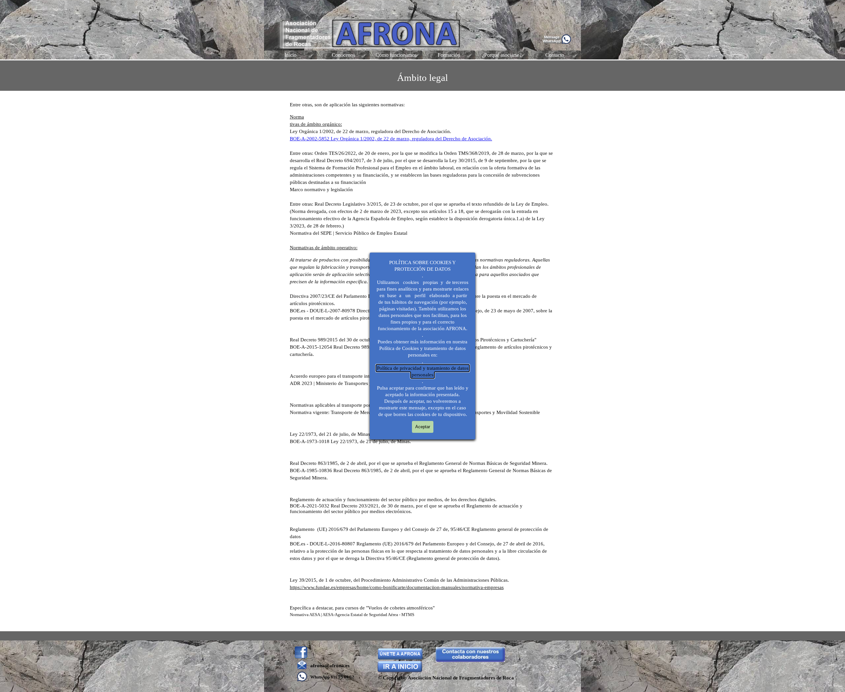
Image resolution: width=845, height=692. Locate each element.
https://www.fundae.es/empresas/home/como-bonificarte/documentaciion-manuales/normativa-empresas (397, 587)
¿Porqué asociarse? (502, 55)
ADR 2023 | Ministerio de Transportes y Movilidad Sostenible (353, 383)
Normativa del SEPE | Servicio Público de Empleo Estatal (348, 233)
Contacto (554, 55)
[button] (566, 36)
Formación (449, 55)
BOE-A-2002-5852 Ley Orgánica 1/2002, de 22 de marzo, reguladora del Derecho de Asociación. (391, 138)
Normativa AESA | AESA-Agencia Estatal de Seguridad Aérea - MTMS (352, 614)
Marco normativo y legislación (321, 189)
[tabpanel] (422, 75)
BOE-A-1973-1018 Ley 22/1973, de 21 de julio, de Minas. (350, 441)
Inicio (290, 55)
